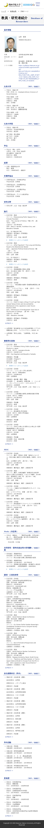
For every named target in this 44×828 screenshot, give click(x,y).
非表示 (36, 86)
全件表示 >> (9, 323)
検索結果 (13, 11)
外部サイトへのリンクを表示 (18, 240)
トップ (3, 11)
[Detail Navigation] (38, 4)
